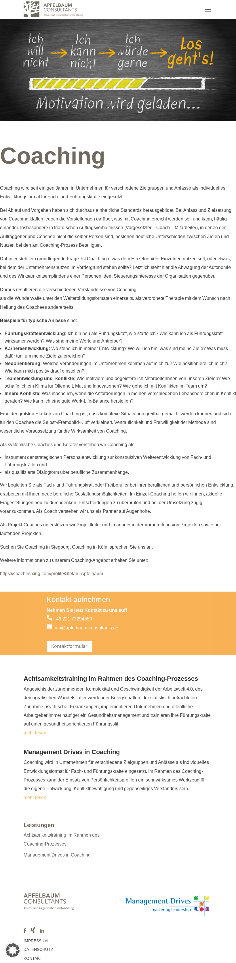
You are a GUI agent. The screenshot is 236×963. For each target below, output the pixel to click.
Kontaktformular (69, 646)
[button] (12, 950)
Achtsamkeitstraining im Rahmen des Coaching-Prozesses (111, 678)
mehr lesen (35, 732)
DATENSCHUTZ (38, 949)
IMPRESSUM (36, 940)
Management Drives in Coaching (72, 752)
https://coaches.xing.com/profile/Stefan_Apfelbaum (51, 573)
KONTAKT (33, 958)
